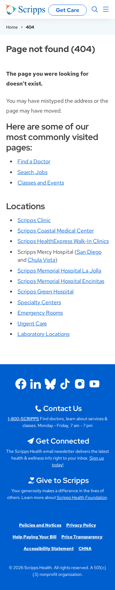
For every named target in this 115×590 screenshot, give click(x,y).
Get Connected (62, 441)
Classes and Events (40, 182)
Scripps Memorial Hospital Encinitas (60, 281)
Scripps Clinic (34, 220)
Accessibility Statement (49, 548)
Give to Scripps (62, 480)
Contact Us (62, 408)
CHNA (85, 548)
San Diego (89, 251)
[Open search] (95, 9)
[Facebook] (20, 384)
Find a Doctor (33, 161)
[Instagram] (79, 384)
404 (30, 27)
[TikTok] (65, 384)
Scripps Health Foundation (82, 497)
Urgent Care (32, 323)
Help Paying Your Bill (34, 537)
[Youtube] (94, 384)
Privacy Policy (81, 525)
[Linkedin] (35, 384)
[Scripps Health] (25, 9)
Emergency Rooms (40, 312)
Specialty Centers (39, 302)
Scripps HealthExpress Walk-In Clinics (63, 241)
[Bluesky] (50, 384)
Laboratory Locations (43, 333)
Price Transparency (81, 537)
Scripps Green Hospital (45, 291)
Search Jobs (32, 172)
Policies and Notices (40, 525)
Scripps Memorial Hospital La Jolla (59, 270)
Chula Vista (41, 259)
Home (12, 27)
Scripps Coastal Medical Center (55, 230)
